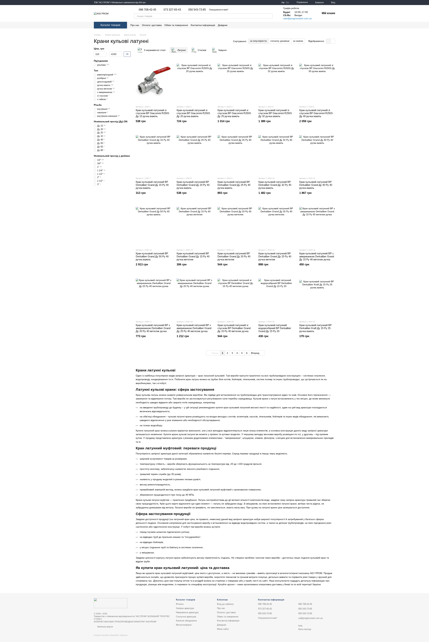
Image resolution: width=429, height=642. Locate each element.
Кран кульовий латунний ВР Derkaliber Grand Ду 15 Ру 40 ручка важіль (152, 184)
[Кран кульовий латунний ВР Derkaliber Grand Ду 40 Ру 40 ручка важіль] (317, 153)
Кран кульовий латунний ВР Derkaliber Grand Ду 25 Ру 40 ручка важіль (234, 184)
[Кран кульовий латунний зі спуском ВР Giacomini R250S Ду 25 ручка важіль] (235, 82)
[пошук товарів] (269, 16)
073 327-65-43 (172, 9)
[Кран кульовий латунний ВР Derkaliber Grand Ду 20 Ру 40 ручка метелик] (235, 225)
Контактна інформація (203, 25)
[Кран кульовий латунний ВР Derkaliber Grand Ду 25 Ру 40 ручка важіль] (235, 153)
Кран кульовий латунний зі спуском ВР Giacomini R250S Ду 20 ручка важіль (193, 113)
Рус (287, 3)
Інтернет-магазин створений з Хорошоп (111, 635)
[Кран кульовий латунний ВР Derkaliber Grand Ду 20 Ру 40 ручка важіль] (194, 153)
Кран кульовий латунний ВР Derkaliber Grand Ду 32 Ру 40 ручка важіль (274, 184)
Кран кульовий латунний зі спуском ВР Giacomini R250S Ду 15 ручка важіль (152, 113)
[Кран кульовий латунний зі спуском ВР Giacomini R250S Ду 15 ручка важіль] (154, 82)
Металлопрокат (184, 625)
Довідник (222, 25)
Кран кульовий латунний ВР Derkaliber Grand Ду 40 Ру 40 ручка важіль (315, 184)
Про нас (134, 25)
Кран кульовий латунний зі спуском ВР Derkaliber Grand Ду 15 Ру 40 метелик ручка (234, 328)
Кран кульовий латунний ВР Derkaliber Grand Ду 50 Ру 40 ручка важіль (152, 256)
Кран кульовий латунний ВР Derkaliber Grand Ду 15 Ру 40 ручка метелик (193, 256)
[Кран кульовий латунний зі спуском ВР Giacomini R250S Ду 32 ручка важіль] (276, 82)
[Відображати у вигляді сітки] (328, 41)
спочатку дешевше (279, 41)
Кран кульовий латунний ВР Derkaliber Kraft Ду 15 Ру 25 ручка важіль (315, 328)
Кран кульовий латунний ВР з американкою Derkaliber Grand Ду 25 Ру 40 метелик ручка (194, 328)
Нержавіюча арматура (187, 612)
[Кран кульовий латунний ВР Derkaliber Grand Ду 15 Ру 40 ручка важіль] (154, 153)
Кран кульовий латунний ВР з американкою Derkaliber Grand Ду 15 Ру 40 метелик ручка (316, 256)
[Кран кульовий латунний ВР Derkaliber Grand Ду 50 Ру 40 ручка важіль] (154, 225)
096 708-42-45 (147, 9)
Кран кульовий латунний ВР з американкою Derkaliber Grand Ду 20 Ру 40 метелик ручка (153, 328)
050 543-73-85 (197, 9)
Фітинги (179, 604)
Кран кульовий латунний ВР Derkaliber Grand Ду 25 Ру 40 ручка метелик (274, 256)
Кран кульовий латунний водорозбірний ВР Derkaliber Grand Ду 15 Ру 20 (274, 328)
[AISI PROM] (110, 603)
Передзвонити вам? (218, 10)
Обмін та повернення (176, 25)
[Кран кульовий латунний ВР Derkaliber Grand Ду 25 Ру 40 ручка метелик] (276, 225)
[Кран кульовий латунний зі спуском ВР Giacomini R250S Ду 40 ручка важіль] (317, 82)
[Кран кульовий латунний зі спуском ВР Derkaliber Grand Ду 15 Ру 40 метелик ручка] (235, 296)
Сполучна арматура (186, 616)
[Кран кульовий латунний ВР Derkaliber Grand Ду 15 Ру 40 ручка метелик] (194, 225)
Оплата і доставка (152, 25)
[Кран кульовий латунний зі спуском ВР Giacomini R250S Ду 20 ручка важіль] (194, 82)
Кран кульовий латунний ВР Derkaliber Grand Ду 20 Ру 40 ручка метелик (234, 256)
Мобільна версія (105, 627)
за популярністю (258, 41)
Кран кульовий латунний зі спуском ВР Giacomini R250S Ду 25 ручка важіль (234, 113)
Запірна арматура (185, 608)
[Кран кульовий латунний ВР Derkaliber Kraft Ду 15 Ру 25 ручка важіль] (317, 296)
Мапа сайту (223, 629)
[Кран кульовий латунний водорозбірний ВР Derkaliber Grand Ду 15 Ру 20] (276, 296)
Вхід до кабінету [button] (225, 604)
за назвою (298, 41)
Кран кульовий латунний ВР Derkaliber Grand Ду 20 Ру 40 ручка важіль (193, 184)
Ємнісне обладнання (186, 620)
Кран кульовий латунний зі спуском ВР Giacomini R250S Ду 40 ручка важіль (316, 113)
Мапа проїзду (304, 629)
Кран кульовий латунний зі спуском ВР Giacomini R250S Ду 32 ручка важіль (275, 113)
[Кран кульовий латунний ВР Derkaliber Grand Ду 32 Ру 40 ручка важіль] (276, 153)
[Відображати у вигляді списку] (333, 41)
